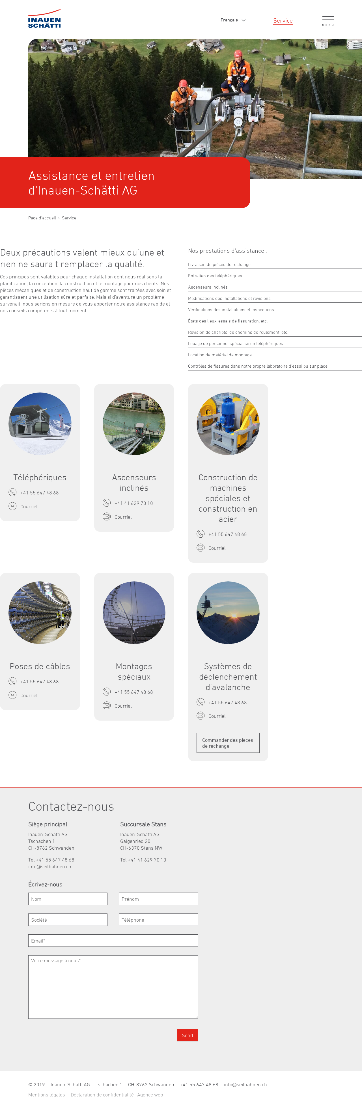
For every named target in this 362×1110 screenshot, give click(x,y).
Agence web (150, 1095)
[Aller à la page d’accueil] (44, 18)
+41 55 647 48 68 (199, 1084)
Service (283, 20)
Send (187, 1035)
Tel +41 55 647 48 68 (51, 860)
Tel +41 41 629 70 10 (143, 860)
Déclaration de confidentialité (102, 1095)
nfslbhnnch (50, 866)
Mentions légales (46, 1095)
